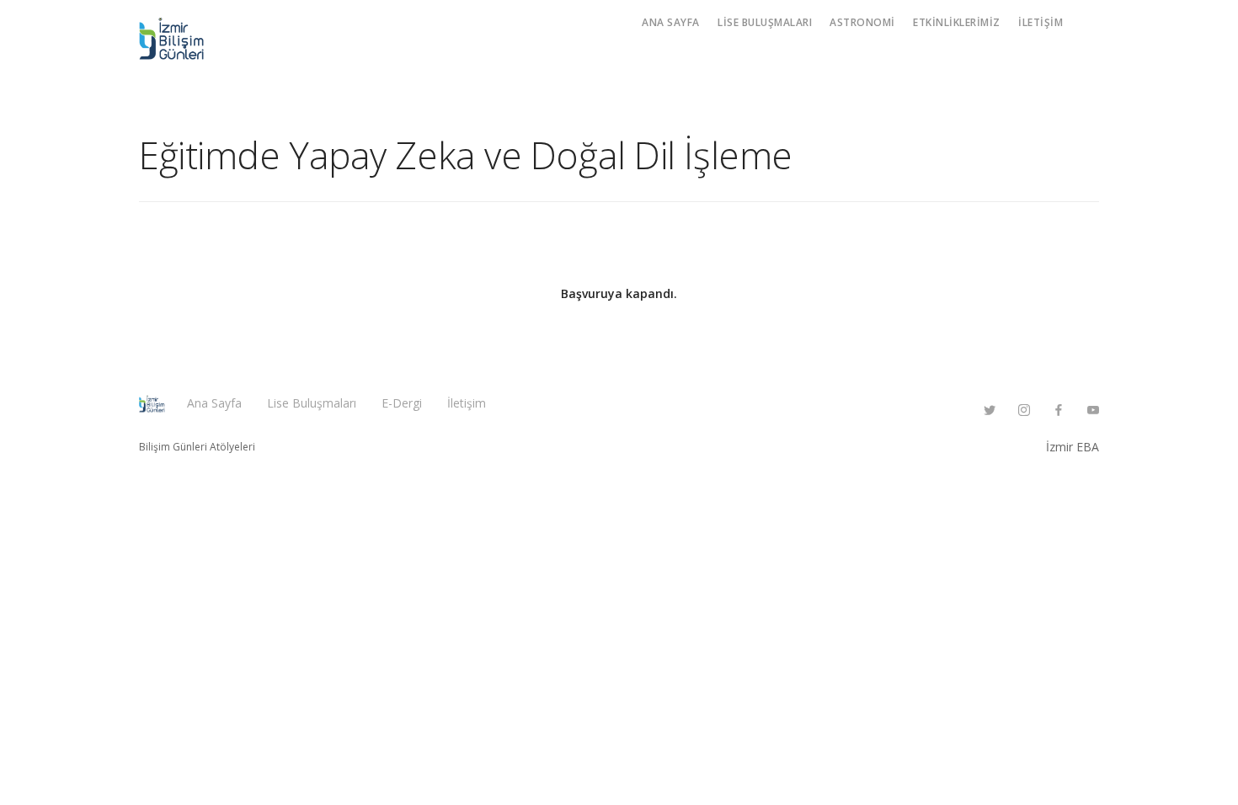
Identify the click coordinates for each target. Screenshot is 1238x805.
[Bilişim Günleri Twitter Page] (989, 410)
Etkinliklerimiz (957, 22)
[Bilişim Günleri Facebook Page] (1058, 410)
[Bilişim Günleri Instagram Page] (1023, 410)
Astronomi (862, 22)
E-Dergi (402, 403)
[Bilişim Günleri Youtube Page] (1092, 410)
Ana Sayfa (671, 22)
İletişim (1040, 22)
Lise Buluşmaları (765, 22)
